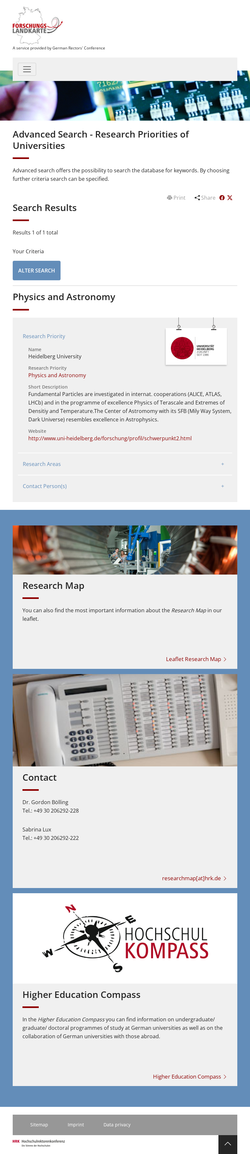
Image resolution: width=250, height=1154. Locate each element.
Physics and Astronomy (57, 375)
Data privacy (117, 1124)
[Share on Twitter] (229, 197)
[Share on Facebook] (222, 197)
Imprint (76, 1124)
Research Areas (42, 464)
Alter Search (36, 270)
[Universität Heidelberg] (192, 347)
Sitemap (39, 1124)
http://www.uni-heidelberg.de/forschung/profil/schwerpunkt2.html (110, 438)
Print (179, 197)
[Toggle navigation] (27, 69)
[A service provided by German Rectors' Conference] (38, 25)
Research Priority (44, 336)
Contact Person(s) (45, 486)
